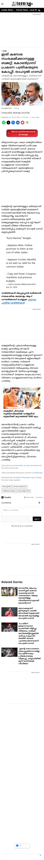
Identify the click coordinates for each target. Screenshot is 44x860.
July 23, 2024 (11, 287)
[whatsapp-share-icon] (4, 124)
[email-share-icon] (22, 124)
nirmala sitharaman (19, 487)
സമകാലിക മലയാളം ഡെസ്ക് (15, 113)
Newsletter (19, 466)
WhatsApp (38, 473)
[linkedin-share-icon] (18, 124)
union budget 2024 (23, 491)
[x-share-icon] (8, 124)
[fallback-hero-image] (9, 591)
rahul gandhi (6, 487)
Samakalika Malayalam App (23, 478)
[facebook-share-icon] (13, 124)
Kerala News (22, 10)
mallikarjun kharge (8, 491)
